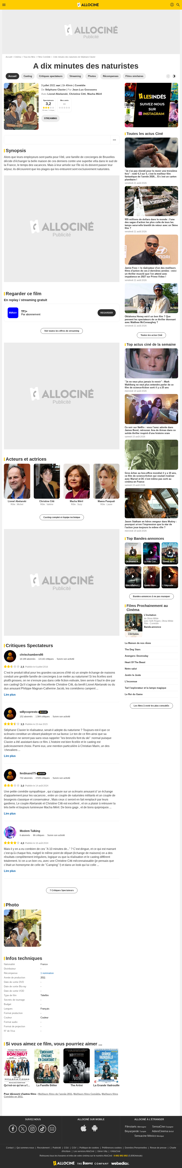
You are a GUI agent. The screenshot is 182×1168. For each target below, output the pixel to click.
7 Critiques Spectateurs (62, 890)
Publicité (57, 1147)
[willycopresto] (10, 714)
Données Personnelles (136, 1147)
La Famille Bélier (46, 1085)
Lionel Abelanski (57, 93)
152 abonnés (26, 716)
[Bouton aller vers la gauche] (168, 76)
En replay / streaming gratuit (25, 300)
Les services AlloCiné (84, 1151)
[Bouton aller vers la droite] (174, 76)
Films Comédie (44, 57)
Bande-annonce (152, 627)
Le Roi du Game (134, 694)
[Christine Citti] (47, 481)
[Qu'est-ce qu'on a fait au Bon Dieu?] (17, 1065)
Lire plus (10, 694)
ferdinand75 (28, 773)
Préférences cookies (112, 1147)
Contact (10, 1147)
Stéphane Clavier (55, 89)
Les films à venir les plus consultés (151, 705)
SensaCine (158, 1126)
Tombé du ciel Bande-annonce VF (170, 561)
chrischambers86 (31, 654)
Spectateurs (48, 100)
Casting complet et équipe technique (61, 517)
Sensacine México (145, 1135)
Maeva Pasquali (106, 501)
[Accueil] (88, 4)
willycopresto (29, 711)
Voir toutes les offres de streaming (61, 331)
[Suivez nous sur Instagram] (33, 1129)
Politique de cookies (89, 1147)
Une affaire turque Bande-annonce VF (133, 585)
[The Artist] (76, 1065)
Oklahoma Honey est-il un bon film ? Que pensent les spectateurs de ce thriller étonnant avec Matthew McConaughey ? (150, 319)
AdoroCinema (160, 1131)
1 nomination (47, 973)
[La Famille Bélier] (47, 1065)
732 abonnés (26, 778)
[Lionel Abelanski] (17, 481)
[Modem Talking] (10, 832)
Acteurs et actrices (26, 459)
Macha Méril (94, 93)
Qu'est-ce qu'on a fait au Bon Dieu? (26, 1085)
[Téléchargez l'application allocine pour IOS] (85, 1127)
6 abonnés (25, 835)
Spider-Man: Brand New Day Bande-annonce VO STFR (152, 585)
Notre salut (131, 668)
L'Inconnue (131, 681)
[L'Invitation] (133, 625)
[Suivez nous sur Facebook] (13, 1129)
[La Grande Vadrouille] (106, 1065)
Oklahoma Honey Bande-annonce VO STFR (133, 561)
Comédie (80, 85)
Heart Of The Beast (135, 662)
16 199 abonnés (28, 659)
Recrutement (43, 1147)
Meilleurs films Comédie (86, 1094)
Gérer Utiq (102, 1151)
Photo (12, 904)
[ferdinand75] (10, 775)
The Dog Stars (132, 649)
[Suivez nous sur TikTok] (42, 1129)
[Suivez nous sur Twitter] (23, 1129)
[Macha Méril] (76, 481)
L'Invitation (150, 615)
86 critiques (39, 835)
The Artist (77, 1085)
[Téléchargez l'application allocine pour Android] (96, 1127)
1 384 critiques (43, 716)
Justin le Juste (133, 675)
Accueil (9, 57)
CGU (66, 1147)
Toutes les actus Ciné (151, 335)
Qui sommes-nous (25, 1147)
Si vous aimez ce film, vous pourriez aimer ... (54, 1043)
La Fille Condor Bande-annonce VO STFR (152, 561)
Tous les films (29, 57)
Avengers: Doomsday (136, 656)
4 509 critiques (43, 778)
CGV (74, 1147)
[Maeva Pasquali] (106, 481)
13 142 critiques (46, 659)
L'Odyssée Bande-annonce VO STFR (170, 585)
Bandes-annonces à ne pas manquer (151, 596)
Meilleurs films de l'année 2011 (55, 1094)
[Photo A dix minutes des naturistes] (22, 928)
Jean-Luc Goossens (84, 89)
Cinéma (17, 57)
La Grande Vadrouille (106, 1085)
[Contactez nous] (52, 1129)
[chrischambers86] (10, 656)
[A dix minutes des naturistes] (21, 106)
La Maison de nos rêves (138, 643)
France (44, 964)
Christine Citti (77, 93)
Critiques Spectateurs (29, 645)
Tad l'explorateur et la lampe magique (145, 688)
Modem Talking (30, 830)
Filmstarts (130, 1126)
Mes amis (64, 100)
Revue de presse (158, 1147)
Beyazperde (132, 1131)
